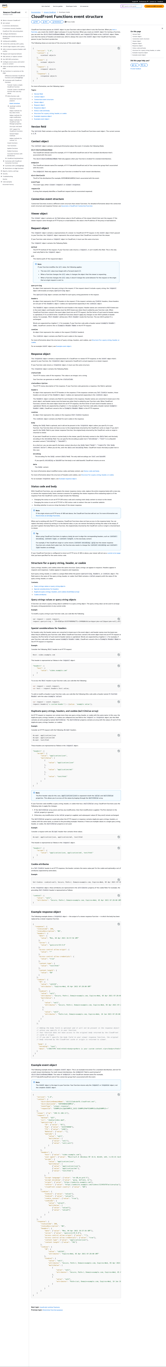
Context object (39, 97)
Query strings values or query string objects (49, 586)
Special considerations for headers (46, 589)
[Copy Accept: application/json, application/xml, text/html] (119, 837)
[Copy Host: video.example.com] (119, 654)
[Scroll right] (90, 6)
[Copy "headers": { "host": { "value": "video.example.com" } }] (119, 665)
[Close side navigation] (26, 12)
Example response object (43, 116)
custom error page (113, 553)
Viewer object (39, 102)
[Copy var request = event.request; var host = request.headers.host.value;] (119, 686)
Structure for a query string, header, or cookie (50, 113)
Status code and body (42, 111)
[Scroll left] (40, 6)
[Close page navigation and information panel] (162, 28)
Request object (39, 105)
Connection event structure (44, 99)
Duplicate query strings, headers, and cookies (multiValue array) (56, 592)
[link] (64, 12)
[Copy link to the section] (30, 127)
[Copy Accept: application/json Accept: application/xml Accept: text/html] (119, 735)
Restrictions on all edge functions (48, 516)
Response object (40, 108)
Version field (38, 94)
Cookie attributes (40, 594)
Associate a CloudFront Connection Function (76, 206)
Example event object (41, 119)
